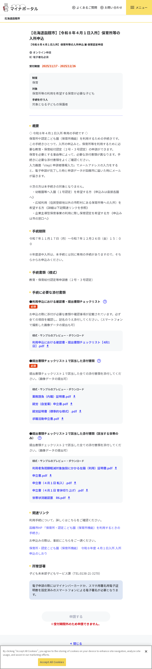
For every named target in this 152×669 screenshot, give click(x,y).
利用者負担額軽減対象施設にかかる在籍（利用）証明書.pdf (72, 468)
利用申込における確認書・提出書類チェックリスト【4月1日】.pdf (71, 344)
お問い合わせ (113, 7)
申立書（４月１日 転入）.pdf (52, 483)
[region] (76, 657)
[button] (139, 7)
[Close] (146, 651)
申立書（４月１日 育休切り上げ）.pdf (58, 490)
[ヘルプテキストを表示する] (105, 301)
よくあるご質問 (86, 7)
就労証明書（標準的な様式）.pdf (54, 411)
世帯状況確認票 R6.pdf (49, 497)
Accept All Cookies (52, 662)
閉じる (77, 643)
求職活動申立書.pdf (45, 418)
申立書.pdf (39, 475)
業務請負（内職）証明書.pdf (51, 396)
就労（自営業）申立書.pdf (50, 404)
